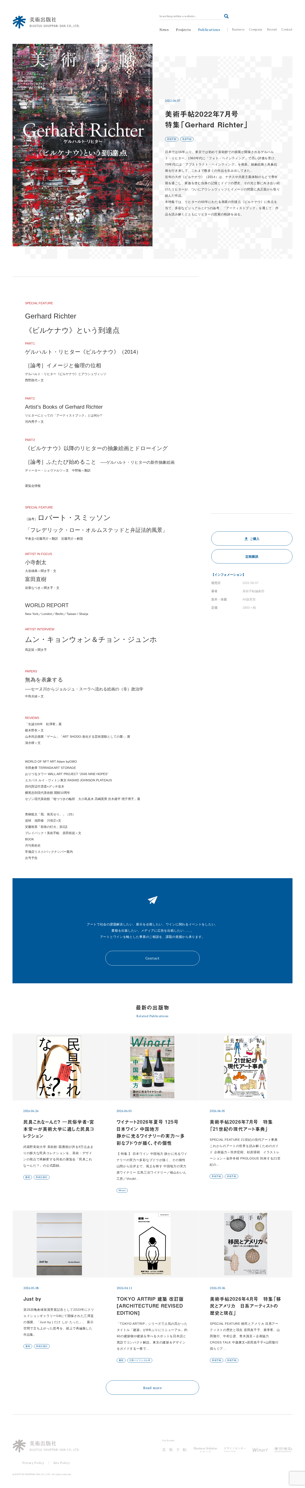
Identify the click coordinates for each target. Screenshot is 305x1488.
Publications (209, 29)
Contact (286, 29)
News (164, 29)
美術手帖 (171, 139)
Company (256, 29)
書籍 (27, 1177)
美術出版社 (42, 1177)
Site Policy (61, 1463)
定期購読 (252, 556)
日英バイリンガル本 (139, 1360)
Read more (152, 1387)
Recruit (272, 29)
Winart (122, 1190)
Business (238, 29)
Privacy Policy (33, 1463)
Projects (183, 29)
